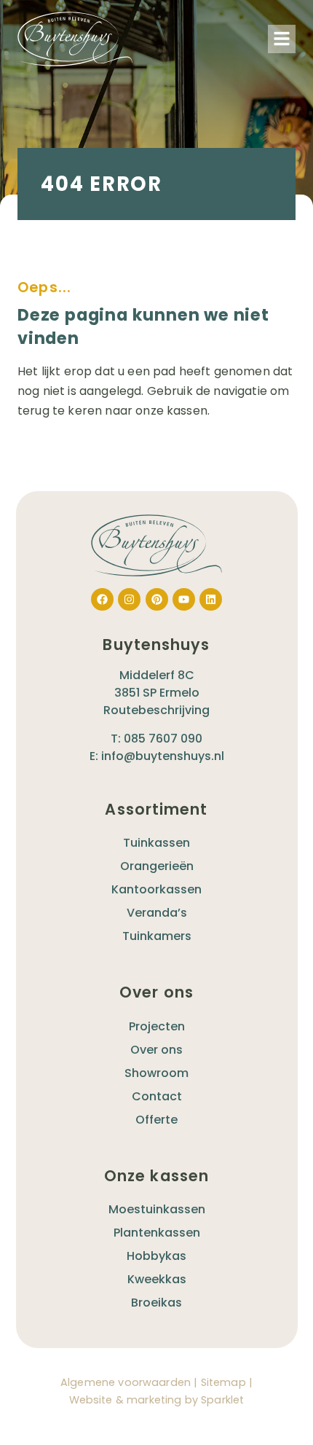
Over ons (156, 1049)
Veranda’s (157, 912)
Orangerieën (157, 866)
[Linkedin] (210, 599)
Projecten (157, 1026)
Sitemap (223, 1382)
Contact (157, 1096)
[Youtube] (184, 599)
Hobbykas (156, 1256)
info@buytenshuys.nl (162, 756)
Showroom (156, 1073)
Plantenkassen (157, 1232)
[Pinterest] (157, 599)
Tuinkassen (156, 842)
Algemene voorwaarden (125, 1382)
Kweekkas (156, 1279)
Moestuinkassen (156, 1209)
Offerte (156, 1119)
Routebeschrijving (156, 710)
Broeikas (156, 1302)
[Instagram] (129, 599)
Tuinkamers (156, 936)
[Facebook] (102, 599)
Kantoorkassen (156, 889)
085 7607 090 (163, 738)
